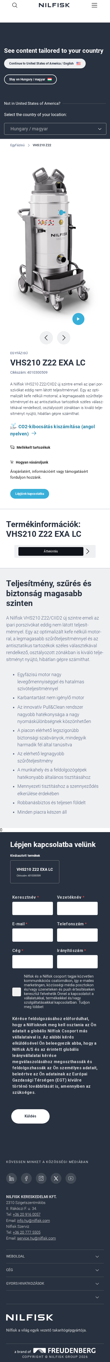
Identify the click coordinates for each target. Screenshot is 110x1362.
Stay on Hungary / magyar (27, 79)
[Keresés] (14, 5)
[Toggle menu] (94, 6)
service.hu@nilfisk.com (36, 1238)
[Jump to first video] (78, 319)
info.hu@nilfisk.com (33, 1220)
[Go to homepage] (54, 5)
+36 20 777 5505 (26, 1232)
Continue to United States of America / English (41, 63)
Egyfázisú (17, 145)
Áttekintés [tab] (51, 551)
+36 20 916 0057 (26, 1214)
